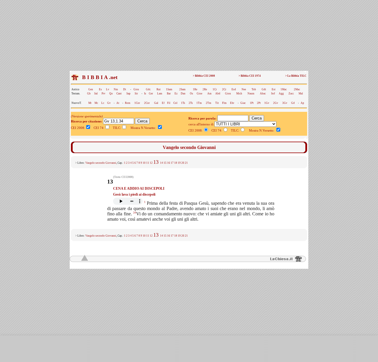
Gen (90, 89)
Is (145, 93)
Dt (124, 89)
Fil (168, 102)
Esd (234, 89)
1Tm (199, 102)
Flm (224, 102)
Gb (89, 93)
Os (191, 93)
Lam (159, 93)
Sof (273, 93)
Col (175, 102)
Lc (102, 102)
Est (274, 89)
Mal (301, 93)
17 (172, 162)
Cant (119, 93)
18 (175, 162)
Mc (96, 102)
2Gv (275, 102)
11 (147, 162)
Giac (243, 102)
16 (168, 162)
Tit (217, 102)
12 (151, 162)
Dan (183, 93)
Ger (151, 93)
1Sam (169, 89)
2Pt (259, 102)
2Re (205, 89)
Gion (228, 93)
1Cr (215, 89)
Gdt (264, 89)
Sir (136, 93)
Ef (163, 102)
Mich (239, 93)
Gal (156, 102)
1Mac (284, 89)
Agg (281, 93)
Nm (116, 89)
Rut (159, 89)
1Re (195, 89)
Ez (176, 93)
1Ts (183, 102)
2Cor (147, 102)
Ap (302, 102)
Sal (96, 93)
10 (144, 162)
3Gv (284, 102)
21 (186, 162)
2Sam (182, 89)
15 (165, 162)
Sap (128, 93)
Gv (109, 102)
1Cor (137, 102)
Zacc (291, 93)
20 (182, 162)
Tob (254, 89)
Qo (111, 93)
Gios (136, 89)
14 (161, 162)
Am (209, 93)
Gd (293, 102)
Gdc (148, 89)
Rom (127, 102)
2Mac (297, 89)
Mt (90, 102)
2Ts (191, 102)
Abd (217, 93)
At (117, 102)
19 (179, 162)
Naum (250, 93)
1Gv (266, 102)
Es (100, 89)
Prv (103, 93)
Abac (263, 93)
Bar (169, 93)
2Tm (208, 102)
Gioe (199, 93)
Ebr (232, 102)
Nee (244, 89)
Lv (107, 89)
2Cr (224, 89)
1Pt (252, 102)
